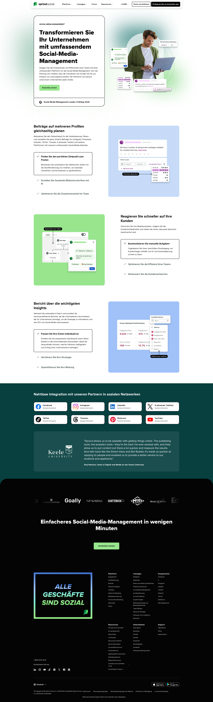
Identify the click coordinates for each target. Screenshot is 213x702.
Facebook (161, 577)
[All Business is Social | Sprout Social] (63, 595)
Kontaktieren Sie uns (41, 664)
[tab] (63, 163)
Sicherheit (136, 647)
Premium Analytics (114, 586)
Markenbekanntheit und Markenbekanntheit (140, 604)
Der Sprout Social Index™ (116, 628)
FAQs (160, 631)
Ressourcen (106, 4)
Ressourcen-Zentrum (115, 641)
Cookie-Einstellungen (161, 691)
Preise (94, 4)
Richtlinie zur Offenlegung (144, 691)
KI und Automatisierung (115, 599)
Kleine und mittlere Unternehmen (143, 583)
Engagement (112, 577)
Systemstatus (162, 634)
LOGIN (124, 4)
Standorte (136, 631)
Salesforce (161, 599)
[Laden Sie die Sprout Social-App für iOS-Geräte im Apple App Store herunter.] (158, 684)
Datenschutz (87, 691)
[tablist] (63, 175)
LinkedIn (160, 586)
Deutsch (40, 684)
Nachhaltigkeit (137, 644)
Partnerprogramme (114, 657)
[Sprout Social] (44, 4)
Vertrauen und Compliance (141, 615)
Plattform (66, 4)
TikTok (160, 596)
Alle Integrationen (163, 603)
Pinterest (161, 593)
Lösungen (81, 4)
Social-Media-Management (141, 590)
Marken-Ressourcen (114, 660)
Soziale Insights (138, 599)
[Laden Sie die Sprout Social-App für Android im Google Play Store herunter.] (172, 684)
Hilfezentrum (162, 628)
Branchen (136, 618)
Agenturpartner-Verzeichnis (116, 654)
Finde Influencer (113, 650)
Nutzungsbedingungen (100, 691)
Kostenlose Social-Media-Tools (116, 665)
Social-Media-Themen (115, 669)
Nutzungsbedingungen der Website (121, 691)
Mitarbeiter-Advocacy (115, 596)
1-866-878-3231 (40, 660)
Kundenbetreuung (139, 593)
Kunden (135, 637)
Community (112, 637)
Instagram (161, 583)
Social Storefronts (139, 596)
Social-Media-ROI (113, 631)
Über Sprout (137, 628)
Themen (160, 590)
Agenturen (136, 580)
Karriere (135, 634)
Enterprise (136, 577)
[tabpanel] (143, 161)
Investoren (136, 641)
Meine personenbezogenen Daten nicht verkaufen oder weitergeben (104, 697)
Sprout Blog (112, 634)
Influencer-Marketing (114, 593)
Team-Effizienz (137, 608)
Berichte (110, 583)
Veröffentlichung (113, 580)
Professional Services (140, 586)
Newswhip (111, 603)
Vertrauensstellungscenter (141, 650)
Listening (111, 590)
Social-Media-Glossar (115, 647)
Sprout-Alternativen (114, 644)
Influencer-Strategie (139, 612)
